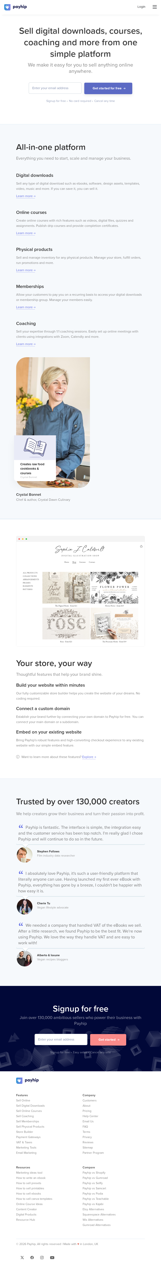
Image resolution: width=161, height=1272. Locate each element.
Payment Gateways (28, 1137)
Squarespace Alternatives (99, 1214)
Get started (107, 1040)
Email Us (88, 1121)
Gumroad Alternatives (97, 1225)
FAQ (85, 1126)
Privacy (87, 1137)
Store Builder (24, 1132)
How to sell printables (30, 1188)
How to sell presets (28, 1183)
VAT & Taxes (24, 1142)
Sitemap (88, 1147)
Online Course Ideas (29, 1204)
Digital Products (26, 1214)
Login (141, 7)
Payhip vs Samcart (94, 1188)
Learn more (24, 196)
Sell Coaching (25, 1116)
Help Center (90, 1116)
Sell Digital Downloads (30, 1106)
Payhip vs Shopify (94, 1172)
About (86, 1106)
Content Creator (26, 1209)
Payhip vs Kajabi (93, 1204)
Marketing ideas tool (29, 1172)
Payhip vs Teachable (96, 1199)
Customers (90, 1100)
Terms (86, 1132)
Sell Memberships (27, 1121)
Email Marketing (26, 1153)
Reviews (88, 1142)
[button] (22, 1259)
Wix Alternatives (93, 1220)
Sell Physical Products (30, 1126)
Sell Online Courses (29, 1111)
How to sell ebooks (28, 1193)
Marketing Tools (26, 1147)
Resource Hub (25, 1220)
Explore (87, 757)
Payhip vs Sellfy (93, 1183)
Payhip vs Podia (93, 1193)
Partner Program (93, 1153)
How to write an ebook (30, 1178)
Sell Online (23, 1100)
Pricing (87, 1111)
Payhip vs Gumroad (95, 1178)
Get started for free (107, 88)
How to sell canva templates (34, 1199)
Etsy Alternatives (93, 1209)
